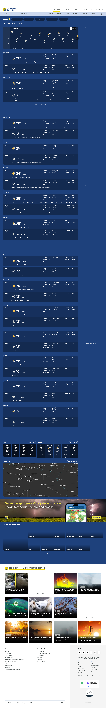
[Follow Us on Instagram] (83, 653)
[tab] (71, 28)
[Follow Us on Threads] (95, 653)
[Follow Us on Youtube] (87, 653)
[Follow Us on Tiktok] (91, 653)
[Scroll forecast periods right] (77, 38)
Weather (8, 14)
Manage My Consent (10, 661)
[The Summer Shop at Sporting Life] (96, 545)
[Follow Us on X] (99, 653)
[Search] (91, 9)
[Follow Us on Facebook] (79, 653)
